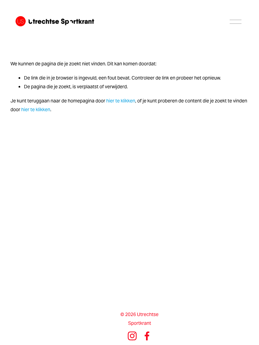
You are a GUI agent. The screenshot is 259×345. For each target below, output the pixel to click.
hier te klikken (120, 101)
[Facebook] (147, 336)
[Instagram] (132, 336)
